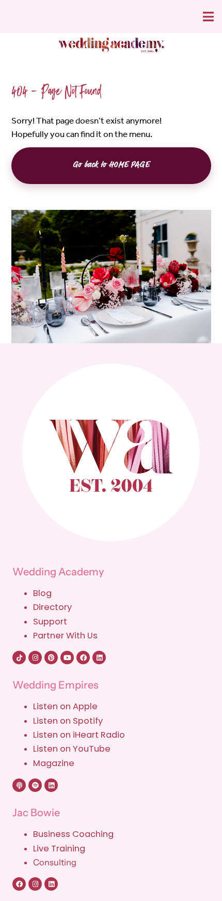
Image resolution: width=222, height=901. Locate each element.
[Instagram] (35, 657)
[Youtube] (67, 657)
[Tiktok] (19, 657)
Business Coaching (73, 834)
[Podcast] (19, 785)
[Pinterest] (51, 657)
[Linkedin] (99, 657)
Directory (52, 607)
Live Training (59, 848)
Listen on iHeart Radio (79, 735)
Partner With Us (65, 636)
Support (50, 622)
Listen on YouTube (71, 749)
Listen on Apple (66, 706)
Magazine (53, 763)
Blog (42, 593)
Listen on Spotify (68, 721)
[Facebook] (83, 657)
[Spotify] (35, 785)
